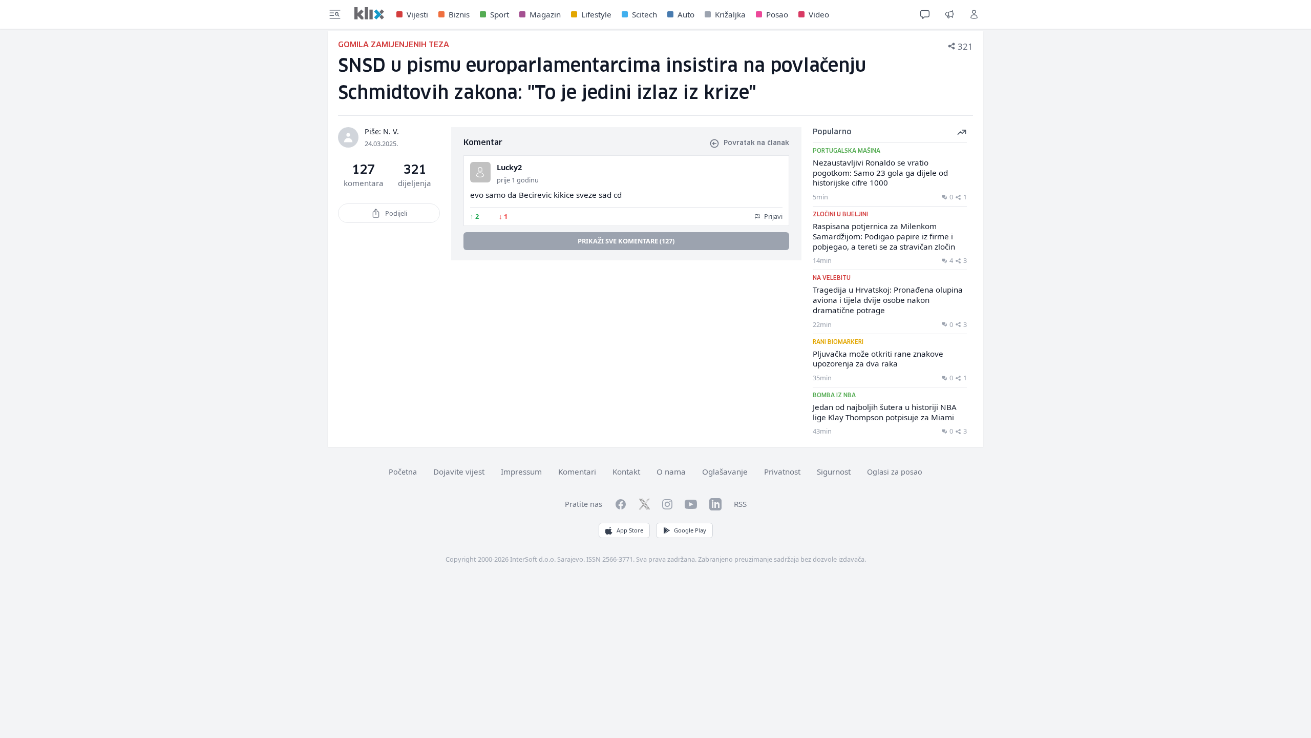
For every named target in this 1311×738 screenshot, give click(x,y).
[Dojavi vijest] (949, 14)
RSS (740, 504)
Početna (403, 472)
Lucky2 (509, 167)
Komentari (577, 471)
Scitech (644, 14)
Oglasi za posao (894, 472)
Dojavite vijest (458, 471)
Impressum (521, 471)
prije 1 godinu (518, 179)
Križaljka (730, 14)
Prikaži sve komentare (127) (626, 240)
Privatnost (782, 471)
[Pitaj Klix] (925, 14)
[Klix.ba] (369, 13)
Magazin (545, 14)
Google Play (690, 530)
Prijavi (773, 216)
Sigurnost (834, 471)
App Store (630, 530)
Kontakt (626, 471)
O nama (671, 471)
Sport (499, 14)
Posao (777, 14)
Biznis (459, 14)
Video (819, 14)
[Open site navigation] (335, 14)
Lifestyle (596, 14)
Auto (686, 14)
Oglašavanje (725, 471)
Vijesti (417, 14)
